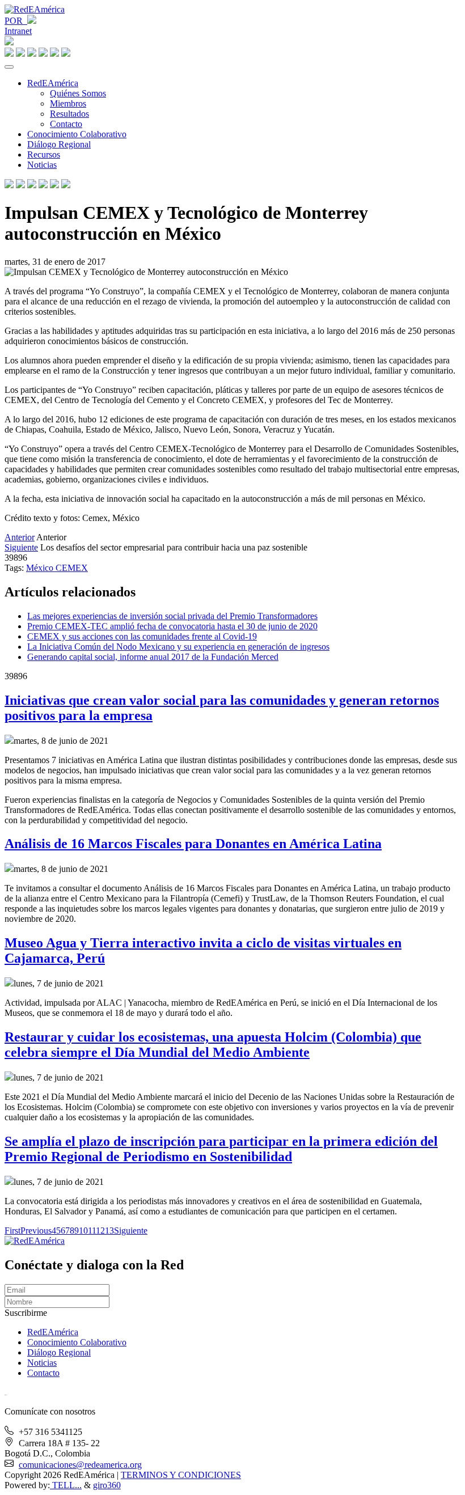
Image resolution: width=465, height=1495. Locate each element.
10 (83, 1230)
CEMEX (72, 568)
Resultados (69, 113)
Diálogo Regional (59, 144)
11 (92, 1230)
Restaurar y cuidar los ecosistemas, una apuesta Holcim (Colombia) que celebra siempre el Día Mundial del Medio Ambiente (213, 1045)
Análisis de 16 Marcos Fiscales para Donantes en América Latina (193, 843)
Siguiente (21, 547)
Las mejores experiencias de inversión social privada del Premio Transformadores (172, 616)
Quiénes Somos (78, 93)
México (41, 568)
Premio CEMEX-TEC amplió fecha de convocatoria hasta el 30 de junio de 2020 (172, 626)
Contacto (66, 124)
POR (16, 21)
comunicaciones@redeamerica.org (80, 1464)
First (12, 1230)
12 (100, 1230)
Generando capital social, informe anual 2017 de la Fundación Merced (152, 657)
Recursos (43, 154)
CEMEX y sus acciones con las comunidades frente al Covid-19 (142, 636)
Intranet (18, 31)
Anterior (20, 537)
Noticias (42, 165)
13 (109, 1230)
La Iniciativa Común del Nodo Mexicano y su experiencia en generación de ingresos (178, 646)
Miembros (68, 103)
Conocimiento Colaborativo (76, 134)
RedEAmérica (52, 83)
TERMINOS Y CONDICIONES (181, 1475)
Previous (36, 1230)
